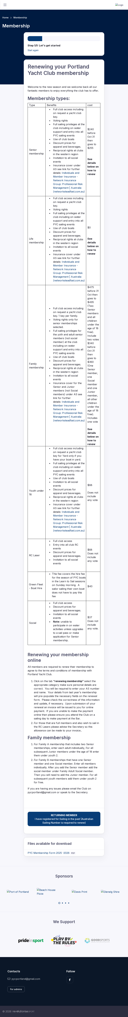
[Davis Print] (79, 892)
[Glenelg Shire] (110, 892)
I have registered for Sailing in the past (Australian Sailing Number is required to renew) (64, 819)
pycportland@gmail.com (26, 978)
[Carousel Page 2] (62, 903)
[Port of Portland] (18, 892)
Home (5, 17)
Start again (33, 50)
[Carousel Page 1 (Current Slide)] (59, 903)
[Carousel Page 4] (69, 903)
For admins (16, 989)
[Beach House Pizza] (48, 892)
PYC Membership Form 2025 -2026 (48, 852)
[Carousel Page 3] (65, 903)
